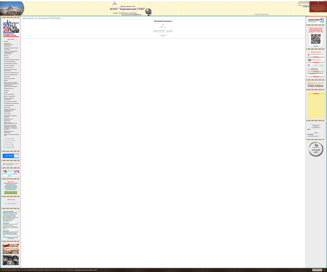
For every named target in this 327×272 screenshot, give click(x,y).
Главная (257, 14)
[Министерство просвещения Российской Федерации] (315, 55)
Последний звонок (8, 144)
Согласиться (317, 269)
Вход (267, 14)
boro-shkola (169, 30)
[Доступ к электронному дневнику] (11, 165)
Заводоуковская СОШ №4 (11, 188)
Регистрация (262, 14)
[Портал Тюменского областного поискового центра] (315, 86)
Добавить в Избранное (303, 5)
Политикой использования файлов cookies (86, 270)
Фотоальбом (31, 18)
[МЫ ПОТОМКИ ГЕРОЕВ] (11, 264)
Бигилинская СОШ (10, 184)
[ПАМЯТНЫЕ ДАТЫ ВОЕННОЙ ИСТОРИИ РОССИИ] (11, 253)
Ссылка (316, 46)
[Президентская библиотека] (315, 70)
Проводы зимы (7, 142)
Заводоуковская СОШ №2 (11, 186)
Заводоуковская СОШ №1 (11, 185)
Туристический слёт (8, 147)
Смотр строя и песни (8, 140)
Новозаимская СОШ (11, 189)
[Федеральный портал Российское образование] (315, 75)
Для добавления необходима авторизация (11, 237)
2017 (36, 18)
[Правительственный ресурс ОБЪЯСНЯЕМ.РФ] (315, 23)
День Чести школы (8, 145)
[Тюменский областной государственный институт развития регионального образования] (315, 66)
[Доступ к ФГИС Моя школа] (11, 157)
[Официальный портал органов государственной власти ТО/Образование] (315, 61)
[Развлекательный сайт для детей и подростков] (11, 176)
